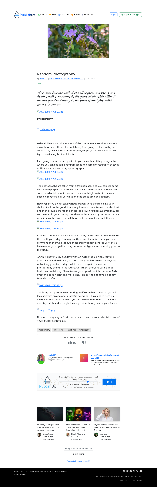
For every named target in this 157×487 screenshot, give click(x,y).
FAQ (27, 471)
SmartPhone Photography (78, 330)
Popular (43, 14)
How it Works (19, 471)
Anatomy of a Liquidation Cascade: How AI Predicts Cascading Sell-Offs (48, 427)
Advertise (56, 471)
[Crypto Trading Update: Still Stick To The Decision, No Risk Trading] (107, 414)
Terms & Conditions (124, 476)
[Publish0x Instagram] (137, 471)
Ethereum (88, 14)
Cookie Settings (20, 474)
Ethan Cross (48, 434)
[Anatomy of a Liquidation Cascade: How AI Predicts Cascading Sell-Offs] (50, 414)
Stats (49, 471)
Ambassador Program (38, 471)
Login (113, 14)
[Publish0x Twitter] (127, 471)
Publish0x (58, 330)
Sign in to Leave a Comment (79, 448)
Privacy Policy (138, 476)
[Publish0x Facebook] (124, 471)
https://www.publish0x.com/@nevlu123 (66, 78)
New (53, 14)
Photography (44, 330)
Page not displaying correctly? (78, 461)
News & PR (65, 14)
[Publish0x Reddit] (134, 471)
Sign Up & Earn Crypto (130, 14)
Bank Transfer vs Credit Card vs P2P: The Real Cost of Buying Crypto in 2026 (78, 427)
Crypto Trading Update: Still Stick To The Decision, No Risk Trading (107, 427)
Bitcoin (76, 14)
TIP (110, 382)
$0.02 (39, 83)
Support (64, 471)
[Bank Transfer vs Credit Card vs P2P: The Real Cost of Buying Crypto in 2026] (78, 414)
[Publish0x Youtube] (141, 471)
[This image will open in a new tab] (78, 112)
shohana (103, 434)
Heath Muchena (78, 434)
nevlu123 (43, 78)
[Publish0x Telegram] (131, 471)
